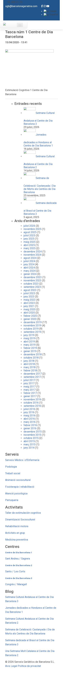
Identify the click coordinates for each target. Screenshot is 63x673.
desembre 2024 (33, 251)
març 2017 (30, 389)
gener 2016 (30, 428)
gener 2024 (30, 274)
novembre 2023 (32, 280)
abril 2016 (29, 418)
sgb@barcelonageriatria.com (21, 6)
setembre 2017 (32, 376)
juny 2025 (29, 238)
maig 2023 (30, 299)
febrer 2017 (30, 393)
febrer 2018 (30, 370)
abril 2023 (29, 303)
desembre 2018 (33, 354)
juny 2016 (29, 412)
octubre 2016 (31, 402)
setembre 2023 (32, 286)
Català (52, 11)
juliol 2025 (29, 235)
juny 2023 (29, 296)
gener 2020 (30, 319)
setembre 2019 (32, 331)
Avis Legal (11, 666)
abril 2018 (29, 364)
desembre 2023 (33, 277)
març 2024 (30, 270)
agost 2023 (30, 290)
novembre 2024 (32, 254)
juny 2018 (29, 360)
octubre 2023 (31, 283)
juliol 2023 (29, 293)
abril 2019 (29, 341)
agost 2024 (30, 257)
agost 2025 (30, 232)
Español (53, 14)
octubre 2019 (31, 328)
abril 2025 (29, 245)
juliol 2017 (29, 380)
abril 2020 (29, 312)
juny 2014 (29, 447)
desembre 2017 (33, 373)
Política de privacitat (29, 666)
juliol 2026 (29, 225)
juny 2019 (29, 335)
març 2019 (30, 344)
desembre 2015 (33, 431)
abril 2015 (29, 441)
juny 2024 (29, 264)
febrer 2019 (30, 348)
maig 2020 (30, 309)
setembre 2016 (32, 405)
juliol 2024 (29, 261)
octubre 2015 (31, 438)
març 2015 (30, 444)
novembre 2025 (32, 229)
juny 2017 (29, 383)
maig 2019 (30, 338)
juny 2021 (29, 306)
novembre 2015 (32, 434)
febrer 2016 (30, 425)
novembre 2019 (32, 325)
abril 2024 (29, 267)
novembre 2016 (32, 399)
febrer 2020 (30, 315)
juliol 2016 (29, 409)
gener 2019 (30, 351)
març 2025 (30, 248)
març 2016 (30, 421)
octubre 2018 (31, 357)
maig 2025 (30, 241)
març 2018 (30, 367)
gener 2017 (30, 396)
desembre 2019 (33, 322)
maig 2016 (30, 415)
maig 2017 (30, 386)
